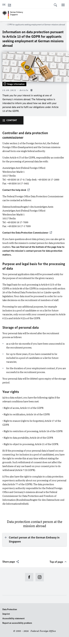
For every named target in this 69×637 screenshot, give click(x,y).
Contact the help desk (14, 189)
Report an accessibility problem (17, 623)
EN (9, 4)
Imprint (6, 614)
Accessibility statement (13, 618)
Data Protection (9, 609)
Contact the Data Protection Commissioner (25, 232)
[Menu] (63, 4)
